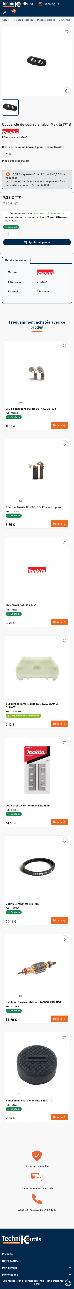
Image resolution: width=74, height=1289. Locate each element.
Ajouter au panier (39, 242)
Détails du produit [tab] (16, 260)
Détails (57, 425)
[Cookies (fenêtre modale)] (68, 1283)
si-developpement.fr (33, 1281)
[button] (32, 4)
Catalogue (51, 4)
